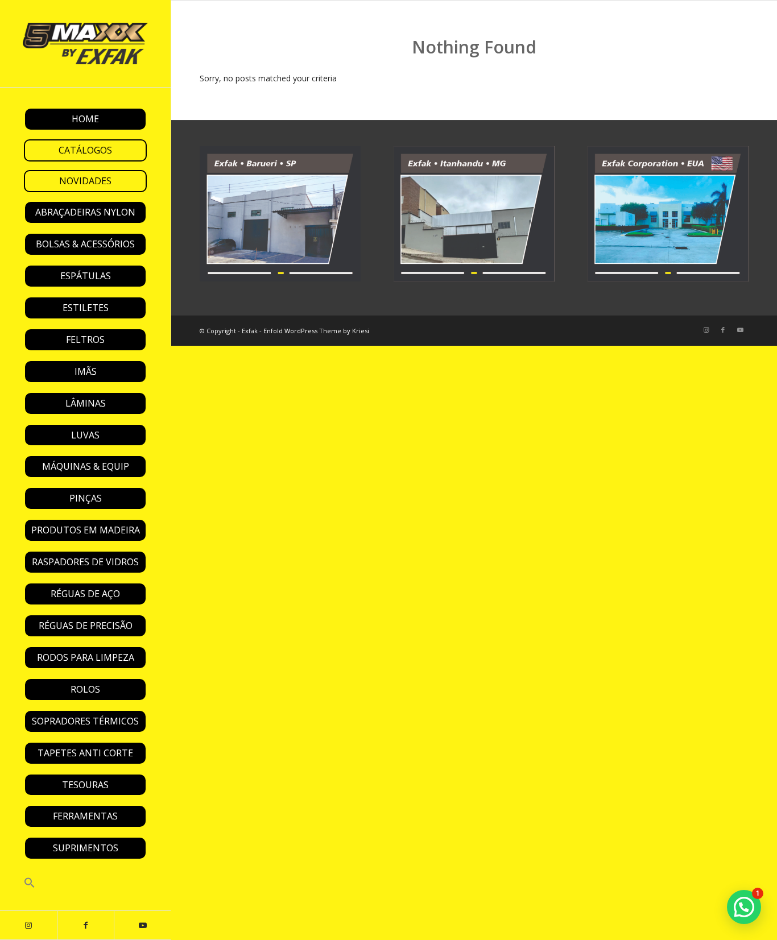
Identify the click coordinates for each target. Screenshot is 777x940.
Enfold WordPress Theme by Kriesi (316, 330)
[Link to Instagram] (28, 925)
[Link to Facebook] (85, 925)
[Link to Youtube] (142, 925)
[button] (85, 883)
